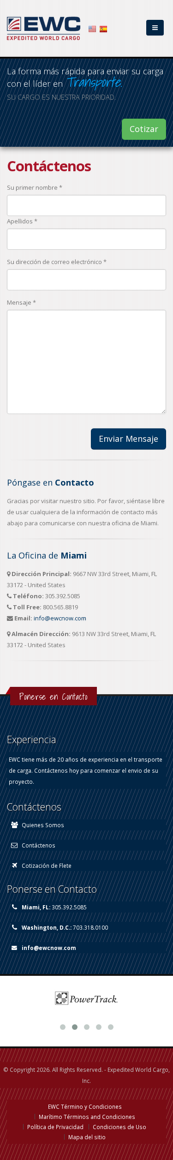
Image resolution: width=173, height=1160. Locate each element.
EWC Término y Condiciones (85, 1106)
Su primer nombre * (34, 187)
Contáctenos (38, 845)
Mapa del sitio (87, 1137)
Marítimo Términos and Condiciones (87, 1116)
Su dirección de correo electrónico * (57, 262)
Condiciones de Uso (119, 1126)
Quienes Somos (43, 825)
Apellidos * (22, 221)
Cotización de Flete (47, 865)
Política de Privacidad (55, 1126)
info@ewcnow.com (60, 618)
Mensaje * (21, 302)
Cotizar (144, 128)
